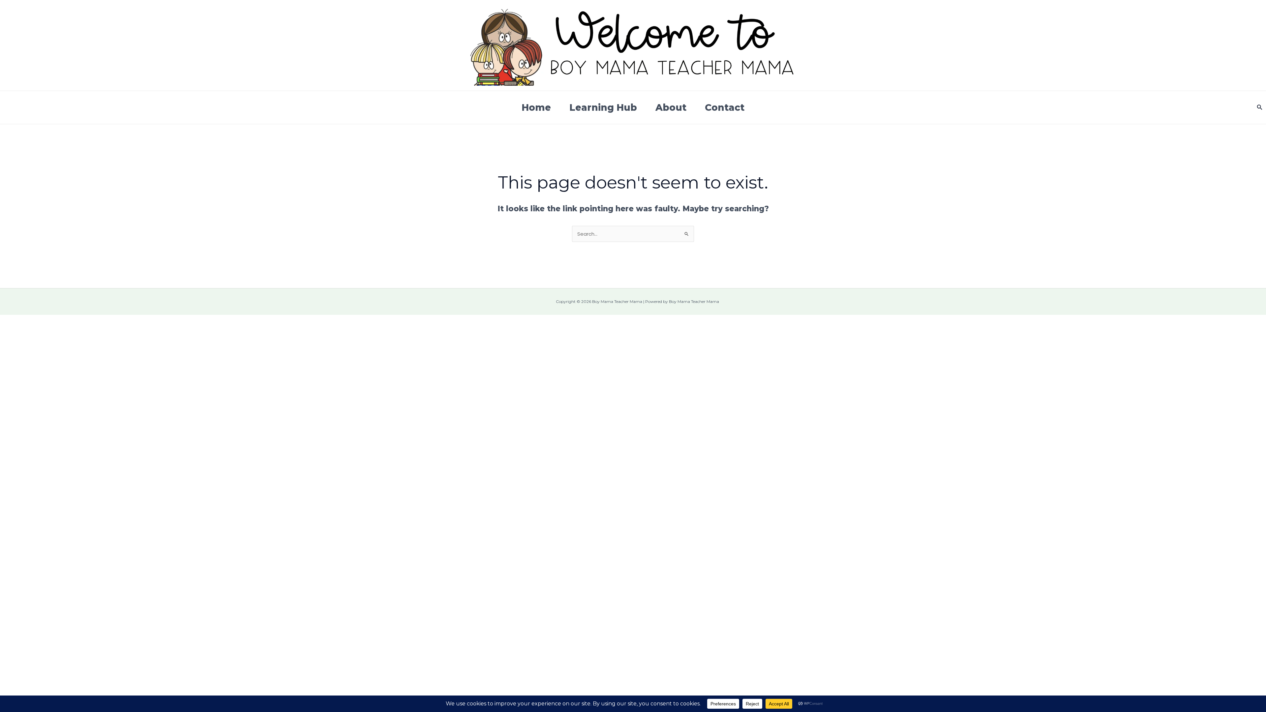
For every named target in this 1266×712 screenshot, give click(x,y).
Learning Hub (603, 107)
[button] (1260, 107)
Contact (724, 107)
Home (536, 107)
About (670, 107)
